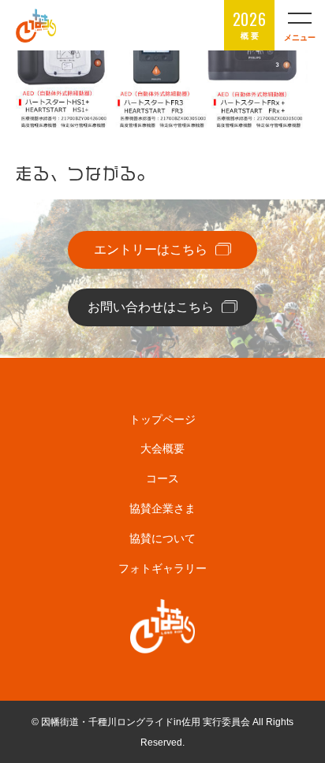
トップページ (162, 419)
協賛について (162, 538)
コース (162, 478)
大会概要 (162, 448)
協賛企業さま (162, 508)
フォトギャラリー (162, 568)
